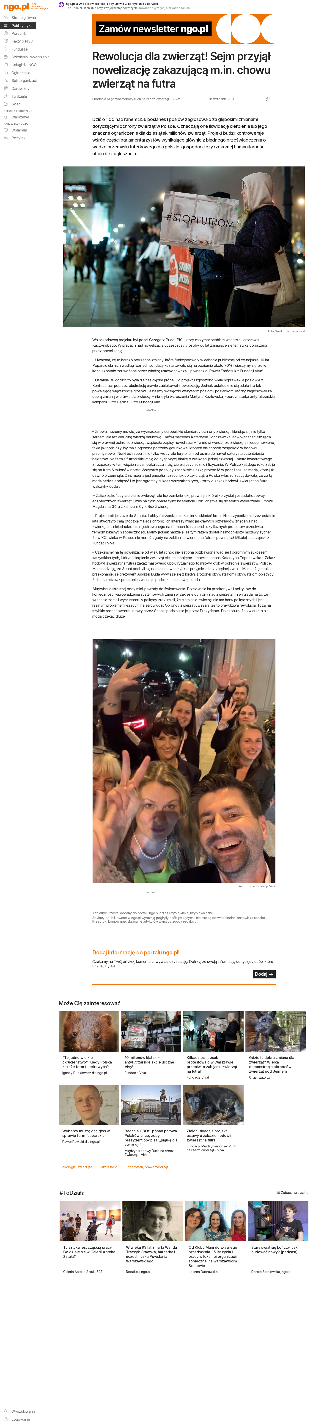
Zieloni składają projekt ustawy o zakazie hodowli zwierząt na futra (209, 1135)
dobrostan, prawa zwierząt (147, 1167)
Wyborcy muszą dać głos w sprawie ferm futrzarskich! (86, 1133)
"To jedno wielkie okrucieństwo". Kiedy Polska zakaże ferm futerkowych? (87, 1062)
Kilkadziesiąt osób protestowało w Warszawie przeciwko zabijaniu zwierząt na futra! (212, 1064)
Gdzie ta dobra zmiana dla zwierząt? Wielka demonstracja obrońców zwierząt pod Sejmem (271, 1064)
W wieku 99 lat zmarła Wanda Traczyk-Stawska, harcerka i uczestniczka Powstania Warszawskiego (151, 1254)
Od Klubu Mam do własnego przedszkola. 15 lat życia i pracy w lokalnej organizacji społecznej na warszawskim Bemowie (213, 1256)
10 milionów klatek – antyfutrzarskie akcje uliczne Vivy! (149, 1062)
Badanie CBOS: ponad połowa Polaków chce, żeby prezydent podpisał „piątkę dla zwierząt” (151, 1138)
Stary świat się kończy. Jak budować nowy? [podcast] (274, 1249)
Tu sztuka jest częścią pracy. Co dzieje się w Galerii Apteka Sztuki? (89, 1252)
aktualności (109, 1167)
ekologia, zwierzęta (77, 1167)
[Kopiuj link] (267, 98)
